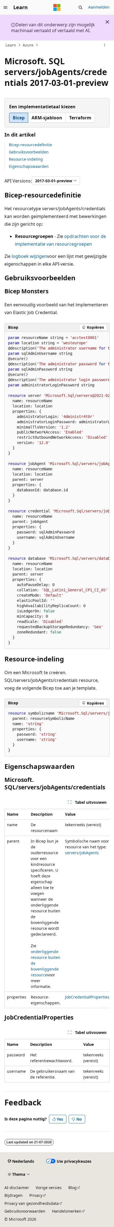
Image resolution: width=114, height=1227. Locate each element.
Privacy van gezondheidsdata (31, 1203)
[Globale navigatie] (5, 7)
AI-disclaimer (16, 1187)
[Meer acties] (105, 45)
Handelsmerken (66, 1211)
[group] (57, 490)
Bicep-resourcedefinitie (30, 144)
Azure (28, 45)
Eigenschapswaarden (29, 166)
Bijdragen (13, 1195)
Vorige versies (49, 1187)
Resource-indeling (26, 159)
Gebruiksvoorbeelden (29, 152)
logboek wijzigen (29, 256)
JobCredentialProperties (87, 997)
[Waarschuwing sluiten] (107, 21)
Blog (72, 1187)
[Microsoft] (57, 7)
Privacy (35, 1195)
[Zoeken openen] (80, 7)
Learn (11, 45)
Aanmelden (99, 7)
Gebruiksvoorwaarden (24, 1211)
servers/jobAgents (82, 852)
